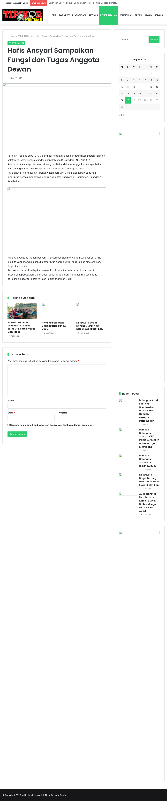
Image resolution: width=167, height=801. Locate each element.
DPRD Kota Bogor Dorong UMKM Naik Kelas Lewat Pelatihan (89, 326)
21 (145, 93)
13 (139, 86)
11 (128, 86)
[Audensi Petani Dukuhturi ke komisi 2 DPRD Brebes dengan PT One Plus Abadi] (128, 498)
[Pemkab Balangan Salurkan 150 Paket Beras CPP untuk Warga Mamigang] (22, 311)
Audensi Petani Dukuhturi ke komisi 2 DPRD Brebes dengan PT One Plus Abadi (148, 502)
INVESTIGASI (79, 15)
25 (127, 100)
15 (151, 86)
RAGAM (148, 15)
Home (53, 15)
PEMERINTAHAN (108, 15)
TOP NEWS (64, 15)
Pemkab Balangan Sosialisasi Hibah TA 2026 (54, 326)
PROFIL (138, 15)
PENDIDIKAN (126, 15)
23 (157, 93)
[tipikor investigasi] (22, 15)
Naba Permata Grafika (56, 795)
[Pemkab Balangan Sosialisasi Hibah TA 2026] (56, 311)
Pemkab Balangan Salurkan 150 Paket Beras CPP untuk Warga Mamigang (22, 327)
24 (122, 100)
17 (122, 93)
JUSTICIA (93, 15)
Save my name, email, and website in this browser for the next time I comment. (51, 425)
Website (63, 412)
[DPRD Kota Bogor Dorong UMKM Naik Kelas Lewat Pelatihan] (91, 311)
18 (128, 93)
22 (151, 93)
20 (139, 93)
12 (133, 86)
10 (122, 86)
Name (11, 400)
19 (133, 93)
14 (145, 86)
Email (11, 412)
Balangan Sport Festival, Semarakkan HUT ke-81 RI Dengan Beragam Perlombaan (148, 410)
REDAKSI (159, 15)
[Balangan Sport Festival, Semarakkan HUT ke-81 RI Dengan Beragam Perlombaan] (128, 405)
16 (157, 86)
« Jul (121, 115)
